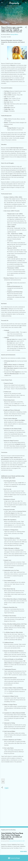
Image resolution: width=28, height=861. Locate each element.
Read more (23, 851)
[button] (26, 27)
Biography (14, 3)
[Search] (26, 3)
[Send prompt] (3, 781)
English (6, 788)
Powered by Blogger (15, 858)
